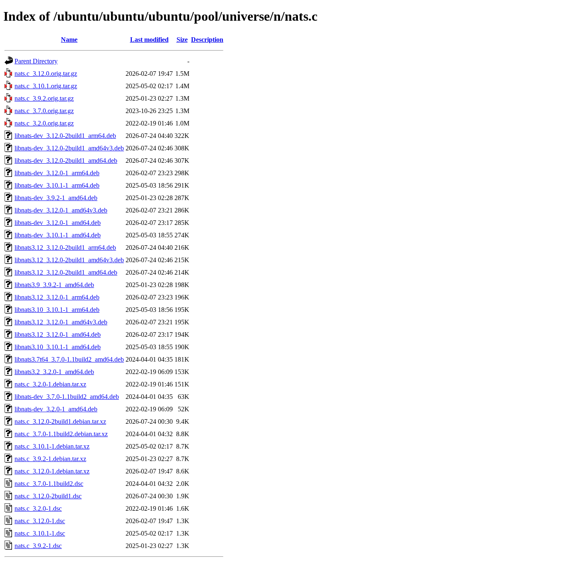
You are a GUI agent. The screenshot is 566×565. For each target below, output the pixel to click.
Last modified (149, 39)
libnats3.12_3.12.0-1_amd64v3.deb (61, 322)
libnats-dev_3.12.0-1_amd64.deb (58, 222)
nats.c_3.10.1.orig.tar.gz (46, 85)
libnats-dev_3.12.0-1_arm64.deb (57, 172)
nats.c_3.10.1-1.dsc (40, 533)
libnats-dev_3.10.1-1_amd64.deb (58, 235)
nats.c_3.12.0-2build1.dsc (48, 496)
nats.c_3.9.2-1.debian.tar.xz (50, 458)
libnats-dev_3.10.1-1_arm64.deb (57, 185)
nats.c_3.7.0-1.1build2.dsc (49, 483)
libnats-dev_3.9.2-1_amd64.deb (56, 197)
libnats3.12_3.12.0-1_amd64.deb (58, 334)
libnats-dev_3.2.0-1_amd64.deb (56, 409)
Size (182, 39)
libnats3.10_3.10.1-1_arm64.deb (57, 309)
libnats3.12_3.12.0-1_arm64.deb (57, 297)
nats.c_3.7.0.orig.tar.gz (44, 110)
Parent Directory (36, 61)
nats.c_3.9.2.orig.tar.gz (44, 98)
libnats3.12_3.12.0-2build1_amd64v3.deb (69, 259)
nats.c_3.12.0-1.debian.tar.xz (52, 471)
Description (207, 39)
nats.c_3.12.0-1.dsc (40, 520)
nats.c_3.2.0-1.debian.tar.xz (50, 384)
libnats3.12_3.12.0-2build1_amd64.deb (66, 272)
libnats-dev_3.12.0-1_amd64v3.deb (61, 210)
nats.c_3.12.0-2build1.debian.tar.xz (60, 421)
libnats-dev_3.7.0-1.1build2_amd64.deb (67, 396)
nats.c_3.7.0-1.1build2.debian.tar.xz (61, 433)
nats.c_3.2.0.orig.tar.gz (44, 123)
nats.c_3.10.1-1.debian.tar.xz (52, 446)
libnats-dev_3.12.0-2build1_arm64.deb (65, 135)
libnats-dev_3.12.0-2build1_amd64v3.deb (69, 148)
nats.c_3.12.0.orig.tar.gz (46, 73)
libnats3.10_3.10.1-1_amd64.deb (58, 346)
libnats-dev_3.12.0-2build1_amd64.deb (66, 160)
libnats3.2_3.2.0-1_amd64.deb (54, 371)
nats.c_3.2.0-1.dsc (38, 508)
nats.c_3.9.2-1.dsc (38, 545)
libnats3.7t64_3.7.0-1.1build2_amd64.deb (69, 359)
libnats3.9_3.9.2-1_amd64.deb (54, 284)
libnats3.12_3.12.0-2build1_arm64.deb (65, 247)
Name (69, 39)
